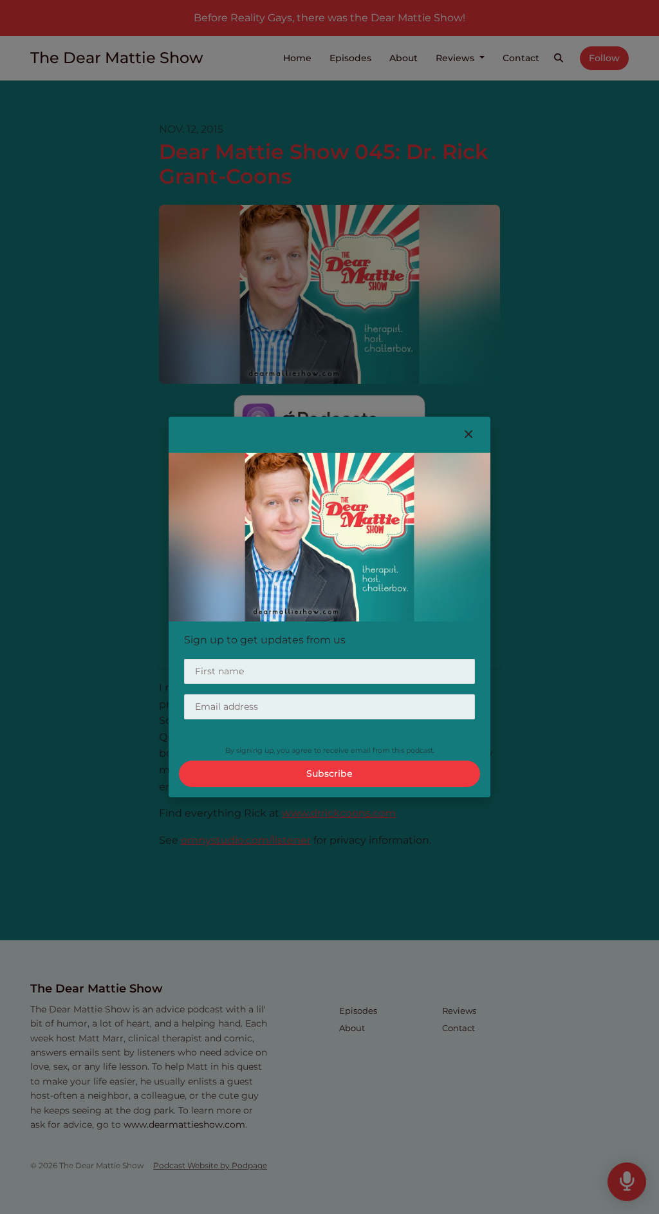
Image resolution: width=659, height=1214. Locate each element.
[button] (468, 434)
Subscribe (329, 773)
